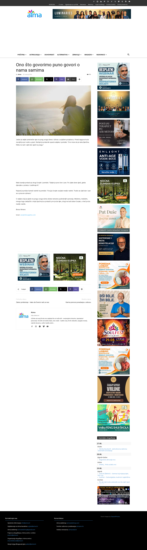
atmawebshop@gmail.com (26, 530)
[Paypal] (104, 1)
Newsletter (83, 4)
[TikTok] (111, 1)
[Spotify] (40, 326)
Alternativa (62, 55)
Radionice (101, 55)
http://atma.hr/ (35, 315)
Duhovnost (49, 55)
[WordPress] (125, 1)
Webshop (90, 4)
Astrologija (34, 55)
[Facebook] (93, 1)
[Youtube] (129, 1)
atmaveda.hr (73, 530)
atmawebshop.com (73, 523)
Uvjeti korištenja (99, 4)
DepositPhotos (115, 516)
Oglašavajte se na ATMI (71, 4)
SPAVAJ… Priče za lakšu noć (107, 465)
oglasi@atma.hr (33, 526)
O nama (61, 4)
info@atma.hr (25, 523)
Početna (21, 55)
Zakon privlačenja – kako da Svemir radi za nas (32, 302)
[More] (79, 79)
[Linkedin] (101, 1)
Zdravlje (76, 55)
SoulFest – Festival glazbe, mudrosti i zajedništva (114, 477)
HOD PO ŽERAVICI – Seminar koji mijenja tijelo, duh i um (113, 474)
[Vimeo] (118, 1)
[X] (115, 1)
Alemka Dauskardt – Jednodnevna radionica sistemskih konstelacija (112, 450)
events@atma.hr (13, 535)
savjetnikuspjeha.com (28, 215)
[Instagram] (97, 1)
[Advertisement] (73, 36)
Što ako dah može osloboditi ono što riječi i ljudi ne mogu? (114, 483)
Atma (19, 74)
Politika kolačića (110, 4)
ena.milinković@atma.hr (15, 541)
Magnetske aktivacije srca (107, 460)
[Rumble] (108, 1)
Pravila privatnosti (122, 4)
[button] (128, 55)
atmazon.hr (80, 526)
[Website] (122, 1)
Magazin (88, 55)
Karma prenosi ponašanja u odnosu (78, 302)
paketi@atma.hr (31, 544)
